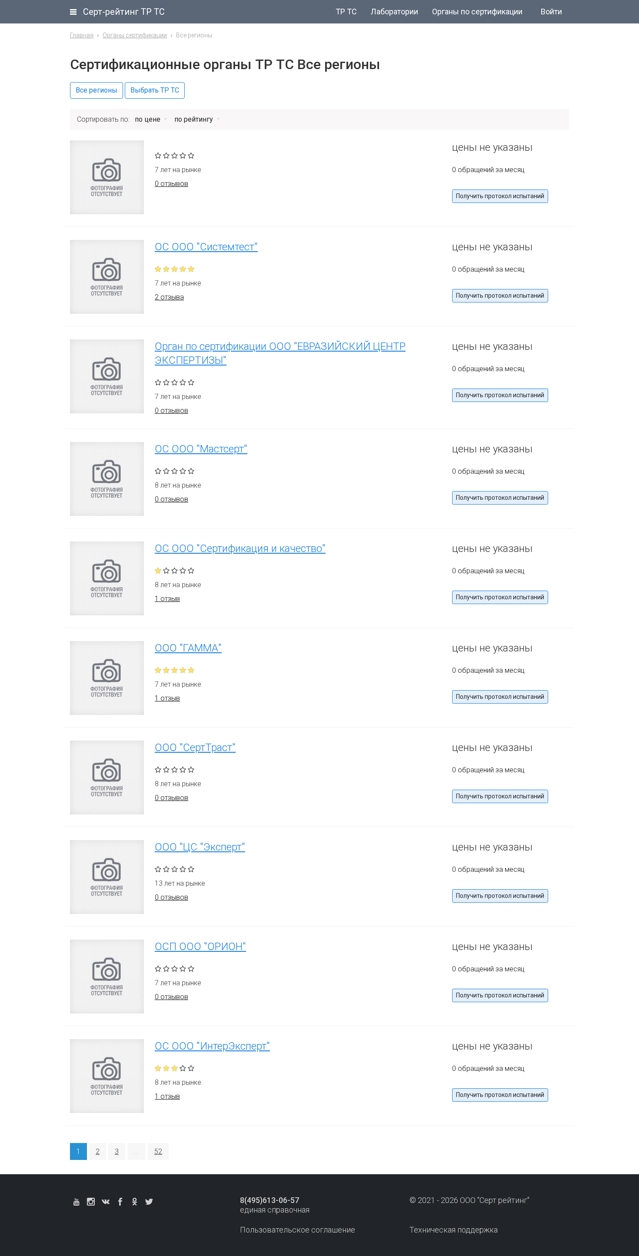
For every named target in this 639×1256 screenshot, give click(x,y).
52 (158, 1151)
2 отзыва (169, 297)
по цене (148, 119)
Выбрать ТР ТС (154, 90)
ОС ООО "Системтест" (206, 247)
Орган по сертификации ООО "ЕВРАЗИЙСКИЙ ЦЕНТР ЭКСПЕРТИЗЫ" (280, 353)
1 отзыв (167, 599)
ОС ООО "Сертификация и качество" (240, 548)
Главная (81, 35)
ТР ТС (346, 11)
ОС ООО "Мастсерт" (201, 449)
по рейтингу (194, 119)
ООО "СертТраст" (195, 747)
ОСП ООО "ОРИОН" (200, 946)
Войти (551, 11)
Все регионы (96, 90)
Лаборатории (394, 11)
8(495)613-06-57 (269, 1200)
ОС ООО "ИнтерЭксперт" (212, 1046)
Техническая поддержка (453, 1229)
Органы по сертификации (477, 11)
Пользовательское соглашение (297, 1229)
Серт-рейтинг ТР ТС (124, 12)
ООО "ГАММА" (188, 648)
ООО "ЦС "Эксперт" (200, 847)
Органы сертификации (135, 35)
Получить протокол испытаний (500, 196)
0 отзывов (171, 183)
